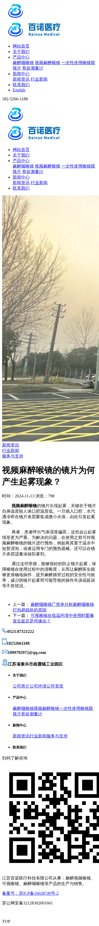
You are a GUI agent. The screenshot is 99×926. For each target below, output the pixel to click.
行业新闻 (39, 79)
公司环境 (38, 686)
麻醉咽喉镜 (23, 62)
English (19, 90)
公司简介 (21, 686)
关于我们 (21, 51)
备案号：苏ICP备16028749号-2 (30, 893)
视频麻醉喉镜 (47, 62)
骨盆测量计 (32, 68)
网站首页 (21, 46)
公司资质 (54, 686)
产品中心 (21, 57)
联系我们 (21, 84)
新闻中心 (21, 73)
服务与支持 (12, 456)
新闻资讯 (21, 79)
